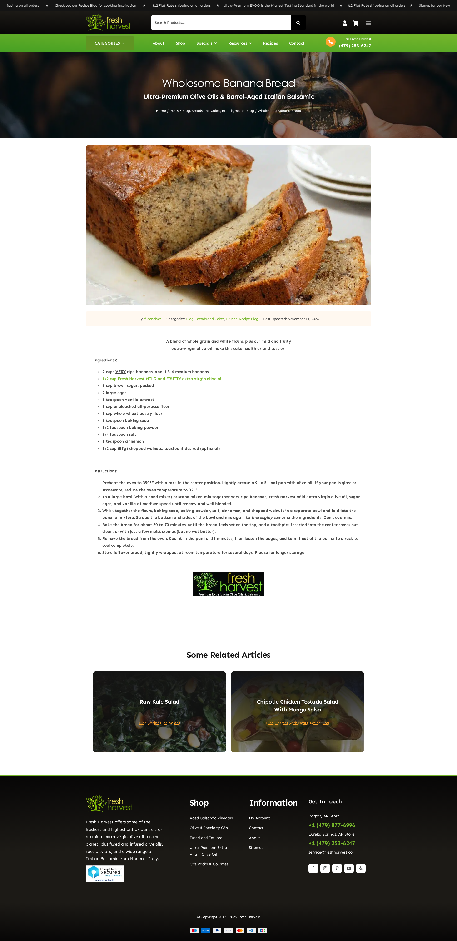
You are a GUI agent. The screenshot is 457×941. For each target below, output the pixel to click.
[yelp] (361, 868)
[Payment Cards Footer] (228, 929)
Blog (190, 319)
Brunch (232, 319)
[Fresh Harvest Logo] (108, 16)
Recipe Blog (248, 319)
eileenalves (152, 319)
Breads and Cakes (209, 319)
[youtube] (349, 868)
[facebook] (313, 868)
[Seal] (105, 867)
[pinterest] (337, 868)
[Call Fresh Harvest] (347, 43)
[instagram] (325, 868)
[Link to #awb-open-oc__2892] (368, 23)
